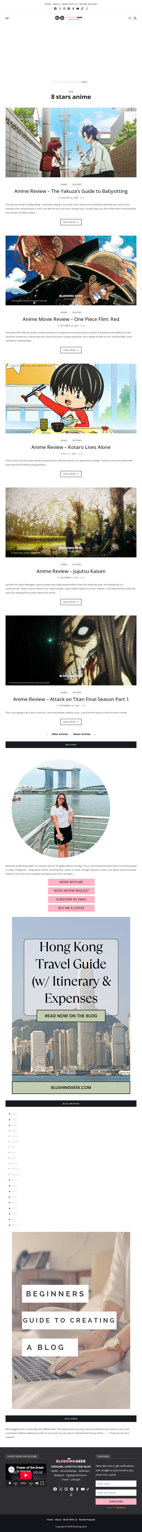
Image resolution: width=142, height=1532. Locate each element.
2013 (14, 1224)
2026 (14, 1113)
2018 (14, 1196)
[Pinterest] (68, 8)
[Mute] (37, 1483)
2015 (14, 1213)
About (56, 4)
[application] (26, 1475)
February (16, 1168)
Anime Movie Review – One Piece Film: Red (71, 319)
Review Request (88, 4)
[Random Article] (129, 18)
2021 (14, 1185)
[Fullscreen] (42, 1483)
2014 (14, 1219)
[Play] (10, 1483)
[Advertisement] (71, 49)
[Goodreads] (86, 8)
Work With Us (70, 4)
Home (48, 4)
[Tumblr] (73, 8)
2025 (14, 1119)
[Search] (135, 18)
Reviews (77, 184)
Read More (69, 222)
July (13, 1146)
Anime (64, 184)
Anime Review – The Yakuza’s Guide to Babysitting (71, 191)
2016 (14, 1208)
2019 (14, 1191)
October (15, 1136)
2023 (14, 1130)
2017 (14, 1202)
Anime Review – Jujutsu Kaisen (71, 571)
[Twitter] (59, 8)
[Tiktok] (82, 8)
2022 (14, 1179)
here (106, 1433)
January (15, 1174)
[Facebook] (55, 8)
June (13, 1152)
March (14, 1163)
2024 (14, 1125)
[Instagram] (64, 8)
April (13, 1157)
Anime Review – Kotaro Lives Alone (71, 447)
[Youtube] (77, 8)
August (15, 1141)
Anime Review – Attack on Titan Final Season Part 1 (71, 699)
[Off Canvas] (7, 18)
